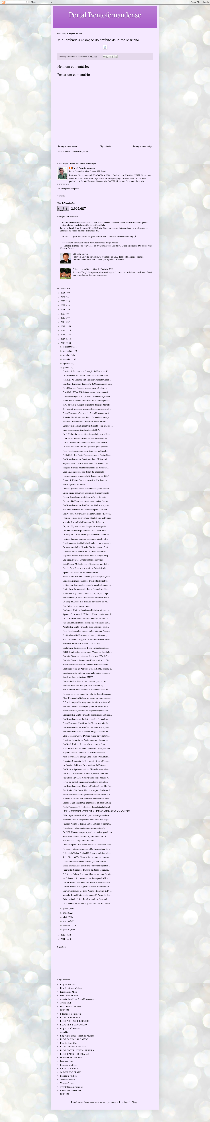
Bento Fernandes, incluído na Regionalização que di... (86, 710)
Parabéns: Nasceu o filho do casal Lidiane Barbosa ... (86, 421)
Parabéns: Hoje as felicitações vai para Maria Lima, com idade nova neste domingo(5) (99, 236)
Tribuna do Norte (67, 1079)
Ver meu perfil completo (68, 188)
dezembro (67, 346)
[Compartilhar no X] (110, 56)
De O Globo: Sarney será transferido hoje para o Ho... (86, 434)
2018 (63, 321)
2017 (63, 326)
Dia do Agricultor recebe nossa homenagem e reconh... (87, 488)
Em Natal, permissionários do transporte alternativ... (85, 580)
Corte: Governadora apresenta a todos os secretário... (86, 442)
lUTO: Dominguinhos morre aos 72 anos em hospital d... (87, 651)
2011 (63, 939)
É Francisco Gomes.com (70, 1013)
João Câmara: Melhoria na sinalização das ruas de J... (86, 564)
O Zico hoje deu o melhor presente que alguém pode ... (87, 584)
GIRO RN (64, 1010)
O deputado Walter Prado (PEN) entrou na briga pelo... (87, 853)
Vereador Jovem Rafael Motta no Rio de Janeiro (83, 522)
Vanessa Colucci (67, 1083)
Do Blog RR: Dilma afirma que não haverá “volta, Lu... (87, 534)
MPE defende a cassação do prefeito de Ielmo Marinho (86, 404)
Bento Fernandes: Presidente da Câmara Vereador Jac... (87, 723)
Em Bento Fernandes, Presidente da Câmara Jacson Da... (87, 383)
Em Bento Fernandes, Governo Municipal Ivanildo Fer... (87, 785)
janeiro (66, 929)
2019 (63, 317)
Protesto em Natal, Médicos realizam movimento (84, 827)
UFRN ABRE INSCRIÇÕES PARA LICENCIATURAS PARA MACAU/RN (96, 811)
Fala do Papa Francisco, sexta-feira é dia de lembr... (85, 568)
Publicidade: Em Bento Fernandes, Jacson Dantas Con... (87, 455)
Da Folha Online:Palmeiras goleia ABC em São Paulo (86, 903)
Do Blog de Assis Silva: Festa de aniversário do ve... (86, 601)
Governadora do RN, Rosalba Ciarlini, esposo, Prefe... (86, 547)
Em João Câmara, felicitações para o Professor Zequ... (86, 706)
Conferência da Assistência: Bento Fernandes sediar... (86, 589)
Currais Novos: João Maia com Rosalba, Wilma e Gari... (87, 882)
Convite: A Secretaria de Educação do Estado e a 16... (86, 371)
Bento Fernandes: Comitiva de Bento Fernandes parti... (87, 413)
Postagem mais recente (68, 146)
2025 (63, 292)
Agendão (64, 1032)
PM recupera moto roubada (74, 484)
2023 (63, 301)
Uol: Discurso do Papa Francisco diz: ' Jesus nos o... (85, 530)
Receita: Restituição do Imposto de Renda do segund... (86, 869)
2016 (63, 330)
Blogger (135, 1102)
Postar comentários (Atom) (77, 151)
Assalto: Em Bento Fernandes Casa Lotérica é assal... (86, 626)
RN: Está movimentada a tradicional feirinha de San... (86, 622)
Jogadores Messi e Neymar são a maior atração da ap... (86, 555)
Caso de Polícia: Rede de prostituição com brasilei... (85, 861)
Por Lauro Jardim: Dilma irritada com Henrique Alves (86, 748)
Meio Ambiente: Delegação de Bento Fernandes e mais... (87, 639)
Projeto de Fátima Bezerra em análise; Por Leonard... (86, 480)
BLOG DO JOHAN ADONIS (73, 1046)
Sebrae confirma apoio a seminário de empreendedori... (87, 409)
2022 (63, 305)
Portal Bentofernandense (83, 168)
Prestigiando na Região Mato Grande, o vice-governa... (87, 543)
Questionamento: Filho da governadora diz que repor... (86, 672)
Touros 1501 (65, 1002)
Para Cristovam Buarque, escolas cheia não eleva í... (85, 387)
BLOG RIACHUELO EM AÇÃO (74, 1053)
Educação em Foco (68, 1064)
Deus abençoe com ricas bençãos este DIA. (81, 429)
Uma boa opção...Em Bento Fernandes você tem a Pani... (88, 844)
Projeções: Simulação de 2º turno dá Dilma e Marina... (86, 760)
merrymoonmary (110, 1102)
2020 (63, 313)
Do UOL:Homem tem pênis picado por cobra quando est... (88, 832)
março (66, 921)
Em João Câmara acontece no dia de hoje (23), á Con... (87, 656)
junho (66, 908)
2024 (63, 296)
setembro (67, 359)
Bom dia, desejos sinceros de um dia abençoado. (84, 471)
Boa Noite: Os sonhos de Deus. (76, 605)
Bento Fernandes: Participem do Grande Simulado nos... (87, 794)
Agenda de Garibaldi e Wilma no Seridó (80, 572)
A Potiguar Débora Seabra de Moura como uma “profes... (88, 874)
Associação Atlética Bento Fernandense (77, 999)
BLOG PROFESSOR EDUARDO (74, 1020)
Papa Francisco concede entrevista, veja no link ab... (85, 450)
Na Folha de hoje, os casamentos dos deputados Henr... (86, 878)
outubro (67, 354)
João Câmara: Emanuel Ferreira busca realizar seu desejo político (90, 242)
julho (65, 367)
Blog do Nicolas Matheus (71, 988)
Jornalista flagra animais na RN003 (78, 677)
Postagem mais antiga (142, 146)
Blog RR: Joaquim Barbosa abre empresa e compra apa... (87, 698)
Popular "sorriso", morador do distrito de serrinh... (85, 752)
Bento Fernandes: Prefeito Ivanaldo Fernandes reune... (86, 664)
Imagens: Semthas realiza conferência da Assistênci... (86, 467)
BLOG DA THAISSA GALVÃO (74, 1039)
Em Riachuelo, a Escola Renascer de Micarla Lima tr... (87, 597)
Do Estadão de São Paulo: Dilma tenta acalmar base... (86, 375)
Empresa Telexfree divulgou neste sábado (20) (83, 685)
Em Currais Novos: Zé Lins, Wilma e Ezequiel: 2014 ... (87, 890)
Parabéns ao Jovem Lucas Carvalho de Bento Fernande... (87, 693)
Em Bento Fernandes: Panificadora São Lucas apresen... (87, 505)
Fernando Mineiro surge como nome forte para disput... (87, 819)
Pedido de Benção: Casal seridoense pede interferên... (86, 509)
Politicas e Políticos (68, 1075)
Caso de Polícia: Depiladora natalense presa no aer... (85, 681)
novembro (68, 350)
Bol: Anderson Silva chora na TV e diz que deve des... (86, 689)
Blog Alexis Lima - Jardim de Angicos (77, 1035)
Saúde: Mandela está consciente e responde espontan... (86, 865)
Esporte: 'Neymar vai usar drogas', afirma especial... (85, 526)
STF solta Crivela (80, 253)
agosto (66, 363)
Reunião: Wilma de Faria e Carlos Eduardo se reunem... (87, 823)
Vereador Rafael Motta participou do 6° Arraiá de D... (86, 894)
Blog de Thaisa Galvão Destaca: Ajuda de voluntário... (86, 735)
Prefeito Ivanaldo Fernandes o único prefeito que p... (86, 635)
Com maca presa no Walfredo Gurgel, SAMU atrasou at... (88, 668)
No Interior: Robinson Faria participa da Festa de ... (85, 765)
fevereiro (67, 925)
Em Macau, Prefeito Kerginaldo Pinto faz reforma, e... (86, 610)
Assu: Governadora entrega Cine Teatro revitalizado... (86, 756)
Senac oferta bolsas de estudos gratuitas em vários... (85, 836)
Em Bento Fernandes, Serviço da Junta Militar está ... (86, 459)
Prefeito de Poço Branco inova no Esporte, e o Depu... (86, 593)
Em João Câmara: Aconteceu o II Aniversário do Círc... (87, 660)
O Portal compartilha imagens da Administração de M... (87, 702)
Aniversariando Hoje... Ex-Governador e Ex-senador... (86, 899)
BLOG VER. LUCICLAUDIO (73, 1024)
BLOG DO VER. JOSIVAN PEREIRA (77, 1050)
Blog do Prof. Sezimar (70, 1028)
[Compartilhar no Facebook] (113, 56)
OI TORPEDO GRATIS (70, 1072)
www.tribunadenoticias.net (71, 1086)
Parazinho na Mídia (68, 991)
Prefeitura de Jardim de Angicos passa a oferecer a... (85, 739)
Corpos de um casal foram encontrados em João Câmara (87, 802)
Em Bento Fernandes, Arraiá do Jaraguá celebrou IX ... (87, 731)
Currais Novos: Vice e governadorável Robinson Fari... (87, 886)
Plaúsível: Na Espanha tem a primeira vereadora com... (87, 379)
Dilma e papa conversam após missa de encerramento (86, 492)
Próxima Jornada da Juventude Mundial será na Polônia (87, 517)
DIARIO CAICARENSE (71, 1057)
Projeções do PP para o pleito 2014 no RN (81, 643)
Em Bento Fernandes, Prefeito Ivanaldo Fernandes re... (87, 719)
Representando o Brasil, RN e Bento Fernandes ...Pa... (86, 463)
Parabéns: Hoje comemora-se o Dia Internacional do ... (87, 848)
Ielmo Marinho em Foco (70, 1006)
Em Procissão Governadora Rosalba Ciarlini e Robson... (87, 513)
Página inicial (105, 146)
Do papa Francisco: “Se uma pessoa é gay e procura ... (86, 446)
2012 (63, 934)
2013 (63, 343)
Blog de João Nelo (68, 984)
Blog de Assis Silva (68, 1042)
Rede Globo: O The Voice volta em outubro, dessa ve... (87, 857)
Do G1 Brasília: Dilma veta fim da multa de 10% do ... (87, 618)
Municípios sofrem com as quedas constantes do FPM (86, 798)
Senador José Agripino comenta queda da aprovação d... (87, 576)
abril (65, 917)
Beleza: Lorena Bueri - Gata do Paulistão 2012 (93, 269)
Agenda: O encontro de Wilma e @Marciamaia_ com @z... (88, 614)
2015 (63, 334)
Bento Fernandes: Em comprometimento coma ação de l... (88, 425)
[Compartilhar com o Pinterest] (116, 56)
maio (65, 912)
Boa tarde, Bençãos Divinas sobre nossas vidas (83, 559)
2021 (63, 309)
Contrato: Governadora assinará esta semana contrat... (86, 438)
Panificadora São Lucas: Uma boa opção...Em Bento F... (87, 790)
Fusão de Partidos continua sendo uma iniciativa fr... (85, 538)
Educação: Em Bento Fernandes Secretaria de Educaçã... (87, 714)
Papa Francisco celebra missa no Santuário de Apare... (86, 630)
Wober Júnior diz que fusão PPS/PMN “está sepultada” (86, 400)
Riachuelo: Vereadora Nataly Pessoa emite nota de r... (86, 777)
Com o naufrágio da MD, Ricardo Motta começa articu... (87, 396)
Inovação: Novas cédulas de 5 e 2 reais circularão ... (85, 551)
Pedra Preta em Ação (69, 995)
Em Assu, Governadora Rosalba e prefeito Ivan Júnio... (87, 773)
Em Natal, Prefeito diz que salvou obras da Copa (84, 744)
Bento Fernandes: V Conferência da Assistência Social (86, 807)
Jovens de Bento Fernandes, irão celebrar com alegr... (86, 781)
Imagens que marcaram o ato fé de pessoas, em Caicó (86, 475)
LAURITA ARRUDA (69, 1068)
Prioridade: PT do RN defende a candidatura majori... (86, 392)
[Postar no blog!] (107, 56)
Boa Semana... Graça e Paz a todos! (78, 840)
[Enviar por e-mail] (104, 56)
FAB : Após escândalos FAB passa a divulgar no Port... (87, 815)
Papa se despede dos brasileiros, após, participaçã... (85, 496)
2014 (63, 338)
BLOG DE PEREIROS (70, 1017)
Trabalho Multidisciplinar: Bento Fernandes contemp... (86, 417)
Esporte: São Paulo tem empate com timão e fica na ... (86, 501)
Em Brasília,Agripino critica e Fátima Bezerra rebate (86, 769)
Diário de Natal (66, 1061)
